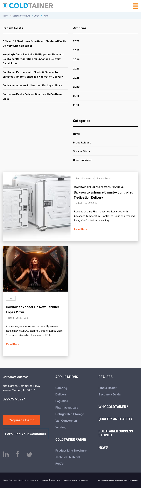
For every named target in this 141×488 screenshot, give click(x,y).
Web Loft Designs (131, 480)
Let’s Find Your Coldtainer (25, 434)
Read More (80, 229)
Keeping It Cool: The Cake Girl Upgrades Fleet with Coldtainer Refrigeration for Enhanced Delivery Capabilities (33, 59)
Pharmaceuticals (66, 407)
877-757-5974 (14, 399)
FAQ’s (59, 463)
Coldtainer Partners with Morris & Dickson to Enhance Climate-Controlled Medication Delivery (103, 192)
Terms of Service (70, 480)
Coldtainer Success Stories (116, 433)
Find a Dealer (108, 388)
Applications (66, 377)
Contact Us (83, 480)
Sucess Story (81, 151)
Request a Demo (21, 420)
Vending (60, 427)
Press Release (82, 142)
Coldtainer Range (70, 439)
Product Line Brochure (70, 450)
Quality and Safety (116, 419)
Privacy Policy (56, 480)
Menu (135, 6)
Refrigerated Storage (69, 414)
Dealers (106, 377)
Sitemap (45, 480)
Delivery (61, 394)
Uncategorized (82, 160)
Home (6, 15)
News (76, 133)
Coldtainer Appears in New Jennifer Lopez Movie (32, 85)
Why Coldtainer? (113, 407)
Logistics (61, 401)
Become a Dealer (110, 394)
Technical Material (67, 457)
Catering (61, 388)
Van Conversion (66, 420)
